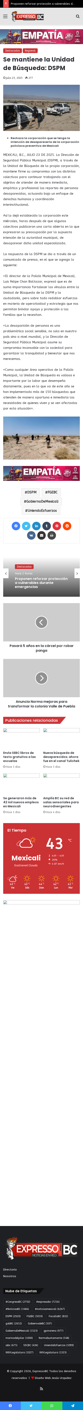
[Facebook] (16, 526)
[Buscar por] (78, 18)
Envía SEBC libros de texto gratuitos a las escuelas (19, 757)
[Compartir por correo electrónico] (41, 535)
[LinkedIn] (36, 526)
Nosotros (9, 1276)
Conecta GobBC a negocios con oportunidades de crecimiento (39, 586)
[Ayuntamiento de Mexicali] (41, 36)
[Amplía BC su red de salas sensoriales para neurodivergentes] (61, 783)
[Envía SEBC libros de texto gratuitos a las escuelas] (21, 738)
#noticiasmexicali (50, 1309)
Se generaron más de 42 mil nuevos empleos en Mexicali (21, 802)
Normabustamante (54, 1338)
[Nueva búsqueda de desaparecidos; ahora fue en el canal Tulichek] (61, 738)
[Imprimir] (51, 535)
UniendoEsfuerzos (42, 511)
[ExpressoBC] (28, 16)
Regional (30, 50)
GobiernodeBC (40, 1323)
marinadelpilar (19, 1338)
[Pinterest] (57, 526)
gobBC (14, 1323)
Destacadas (12, 50)
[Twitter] (26, 526)
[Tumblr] (46, 526)
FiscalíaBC (58, 1316)
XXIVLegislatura (19, 1352)
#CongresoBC (18, 1301)
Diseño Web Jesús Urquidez (53, 1378)
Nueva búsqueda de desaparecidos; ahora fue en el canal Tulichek (61, 757)
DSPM (32, 492)
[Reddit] (67, 526)
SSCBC (30, 1345)
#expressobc (48, 1301)
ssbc (11, 1345)
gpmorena (53, 1330)
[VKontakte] (31, 535)
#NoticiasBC (17, 1309)
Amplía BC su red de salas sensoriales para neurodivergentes (61, 802)
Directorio (10, 1269)
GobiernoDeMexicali (42, 501)
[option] (41, 573)
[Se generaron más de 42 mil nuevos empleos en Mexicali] (21, 783)
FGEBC (52, 492)
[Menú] (5, 18)
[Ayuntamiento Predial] (41, 473)
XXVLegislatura (53, 1352)
